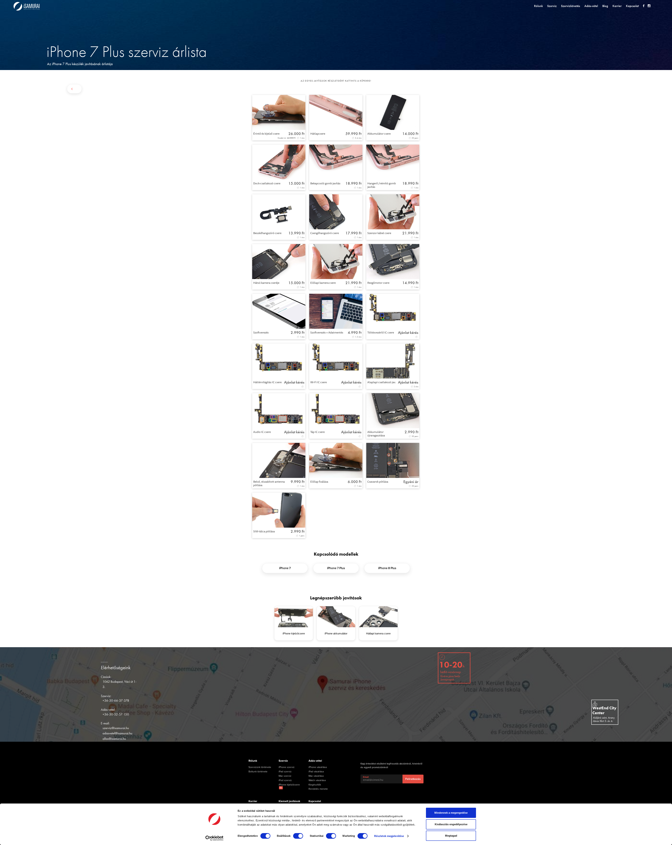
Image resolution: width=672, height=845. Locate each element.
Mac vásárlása (316, 776)
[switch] (298, 836)
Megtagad (451, 835)
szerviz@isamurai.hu (116, 728)
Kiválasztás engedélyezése (451, 824)
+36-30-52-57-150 (116, 714)
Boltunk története (257, 771)
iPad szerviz (285, 771)
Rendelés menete (318, 789)
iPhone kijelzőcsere (289, 786)
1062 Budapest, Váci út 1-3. (119, 684)
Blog (605, 6)
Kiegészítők (315, 784)
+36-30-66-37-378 (116, 700)
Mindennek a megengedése (451, 812)
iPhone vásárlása (318, 767)
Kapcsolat (632, 6)
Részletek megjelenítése (389, 835)
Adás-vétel (591, 6)
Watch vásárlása (317, 780)
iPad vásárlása (316, 771)
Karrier (617, 6)
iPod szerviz (285, 780)
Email (366, 777)
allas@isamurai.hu (114, 738)
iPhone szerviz (287, 767)
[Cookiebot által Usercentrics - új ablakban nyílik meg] (214, 838)
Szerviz (552, 6)
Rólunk (538, 6)
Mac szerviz (285, 776)
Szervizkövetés (570, 6)
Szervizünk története (259, 767)
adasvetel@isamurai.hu (117, 733)
